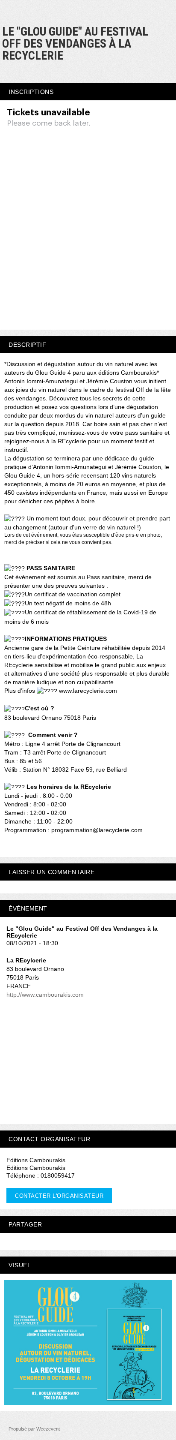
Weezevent (48, 1428)
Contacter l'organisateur (59, 1196)
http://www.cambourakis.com (45, 994)
